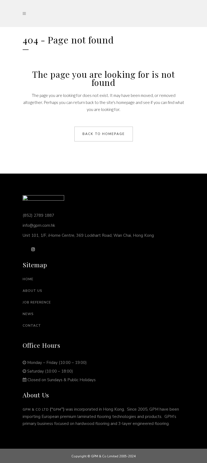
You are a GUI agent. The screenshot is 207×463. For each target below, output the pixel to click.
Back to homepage (103, 134)
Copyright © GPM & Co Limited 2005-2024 (103, 456)
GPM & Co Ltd (36, 409)
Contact (32, 325)
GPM (57, 409)
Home (28, 279)
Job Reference (37, 302)
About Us (32, 291)
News (28, 314)
